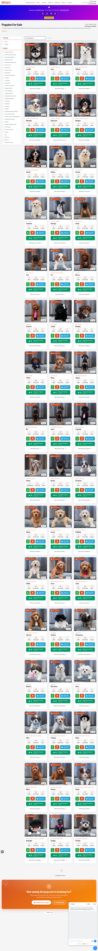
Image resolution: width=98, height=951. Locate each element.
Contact (70, 2)
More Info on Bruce (84, 294)
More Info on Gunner (34, 345)
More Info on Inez (59, 88)
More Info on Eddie (35, 603)
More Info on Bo (35, 448)
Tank (77, 584)
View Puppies (49, 17)
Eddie (28, 584)
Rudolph (29, 841)
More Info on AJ (59, 294)
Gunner (29, 326)
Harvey (28, 635)
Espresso (54, 121)
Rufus (53, 481)
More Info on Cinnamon (84, 654)
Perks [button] (38, 2)
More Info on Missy (35, 551)
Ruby (77, 738)
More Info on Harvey (34, 654)
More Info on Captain (84, 448)
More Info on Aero (84, 705)
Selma (53, 172)
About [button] (63, 2)
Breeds (44, 2)
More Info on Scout (59, 551)
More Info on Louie (35, 911)
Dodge (53, 841)
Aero (77, 686)
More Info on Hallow (84, 88)
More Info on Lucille (35, 88)
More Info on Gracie (84, 191)
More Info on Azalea (59, 654)
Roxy (52, 378)
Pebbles (78, 532)
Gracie (77, 172)
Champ (53, 738)
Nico (27, 738)
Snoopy (53, 223)
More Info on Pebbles (84, 551)
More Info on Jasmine (35, 243)
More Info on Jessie (59, 345)
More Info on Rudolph (35, 860)
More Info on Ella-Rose (60, 705)
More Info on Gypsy (84, 397)
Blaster (28, 686)
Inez (52, 69)
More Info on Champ (59, 757)
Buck (28, 789)
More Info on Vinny (35, 500)
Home (86, 24)
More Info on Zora (59, 603)
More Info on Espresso (60, 140)
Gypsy (77, 378)
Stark (77, 789)
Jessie (53, 326)
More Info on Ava (34, 294)
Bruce (77, 275)
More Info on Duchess (84, 500)
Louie (28, 892)
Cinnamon (79, 635)
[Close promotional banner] (90, 13)
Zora (52, 584)
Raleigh (78, 892)
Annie (28, 172)
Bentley (29, 121)
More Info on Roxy (59, 397)
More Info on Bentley (35, 140)
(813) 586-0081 (92, 3)
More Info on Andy (84, 243)
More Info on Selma (59, 191)
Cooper (53, 892)
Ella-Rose (54, 686)
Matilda (53, 944)
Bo (27, 429)
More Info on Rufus (59, 500)
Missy (28, 532)
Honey (53, 789)
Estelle (77, 841)
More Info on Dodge (59, 860)
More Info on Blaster (34, 705)
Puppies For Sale (30, 2)
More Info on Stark (84, 808)
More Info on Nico (35, 757)
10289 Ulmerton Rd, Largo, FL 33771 (89, 2)
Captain (78, 429)
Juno (52, 429)
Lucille (28, 69)
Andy (77, 223)
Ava (27, 275)
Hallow (77, 69)
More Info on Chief (35, 397)
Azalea (53, 635)
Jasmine (29, 223)
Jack (27, 944)
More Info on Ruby (84, 757)
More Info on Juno (59, 448)
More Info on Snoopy (59, 243)
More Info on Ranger (84, 140)
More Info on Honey (59, 808)
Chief (28, 378)
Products (50, 2)
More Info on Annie (35, 191)
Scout (53, 532)
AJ (52, 275)
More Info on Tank (84, 603)
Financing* (57, 2)
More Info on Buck (35, 808)
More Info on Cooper (59, 911)
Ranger (78, 121)
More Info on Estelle (84, 860)
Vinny (28, 481)
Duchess (78, 481)
